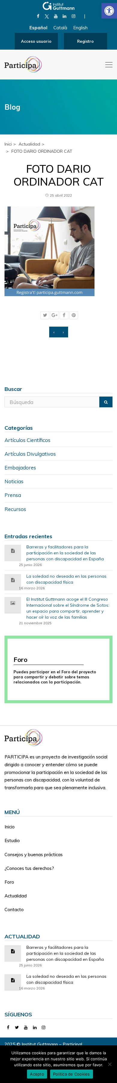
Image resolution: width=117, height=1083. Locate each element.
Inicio (9, 827)
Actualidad (15, 896)
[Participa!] (25, 737)
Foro (9, 882)
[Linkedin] (64, 16)
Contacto (14, 909)
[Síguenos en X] (47, 16)
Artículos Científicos (27, 440)
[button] (109, 11)
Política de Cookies (71, 1074)
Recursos (15, 509)
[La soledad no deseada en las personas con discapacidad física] (13, 579)
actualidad (29, 144)
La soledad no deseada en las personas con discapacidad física (66, 579)
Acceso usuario (36, 41)
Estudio (12, 840)
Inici (8, 144)
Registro (85, 41)
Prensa (12, 495)
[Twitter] (17, 1027)
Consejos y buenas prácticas (33, 854)
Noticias (13, 481)
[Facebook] (38, 16)
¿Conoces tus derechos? (29, 868)
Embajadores (20, 467)
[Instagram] (73, 16)
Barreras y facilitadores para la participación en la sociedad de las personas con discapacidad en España (65, 553)
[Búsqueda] (105, 402)
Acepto (37, 1074)
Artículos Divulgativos (30, 454)
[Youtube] (55, 16)
